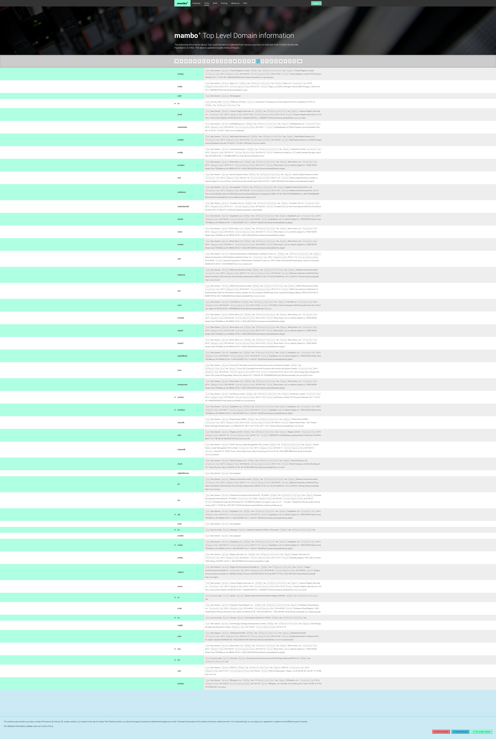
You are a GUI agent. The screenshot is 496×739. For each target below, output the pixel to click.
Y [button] (289, 61)
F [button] (203, 61)
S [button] (262, 61)
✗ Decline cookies (441, 732)
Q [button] (253, 61)
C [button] (190, 61)
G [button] (208, 61)
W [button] (280, 61)
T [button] (267, 61)
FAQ (245, 3)
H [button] (213, 61)
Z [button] (294, 61)
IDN (299, 61)
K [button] (225, 61)
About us (235, 3)
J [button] (221, 61)
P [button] (249, 61)
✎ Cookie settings (460, 732)
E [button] (199, 61)
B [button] (186, 61)
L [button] (230, 61)
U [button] (271, 61)
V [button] (276, 61)
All (176, 61)
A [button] (181, 61)
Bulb (215, 3)
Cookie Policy (47, 726)
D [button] (195, 61)
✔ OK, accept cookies (481, 732)
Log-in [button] (316, 3)
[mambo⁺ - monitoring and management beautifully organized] (182, 3)
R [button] (258, 61)
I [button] (217, 61)
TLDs (206, 3)
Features (196, 3)
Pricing (224, 3)
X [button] (285, 61)
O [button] (244, 61)
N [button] (239, 61)
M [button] (235, 61)
